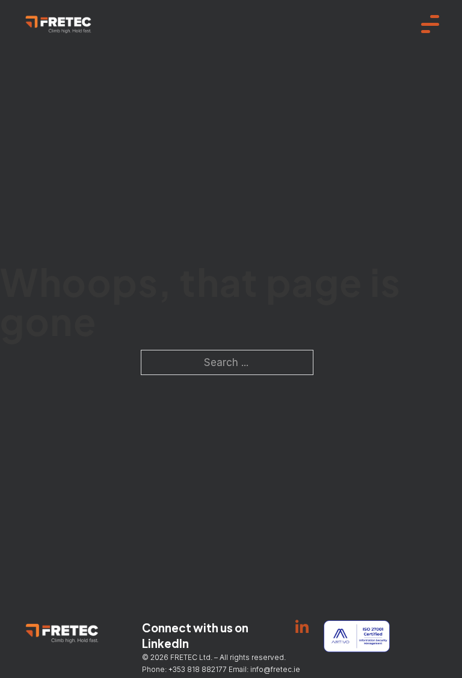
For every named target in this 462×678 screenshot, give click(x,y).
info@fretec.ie (276, 669)
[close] (430, 24)
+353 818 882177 (197, 669)
